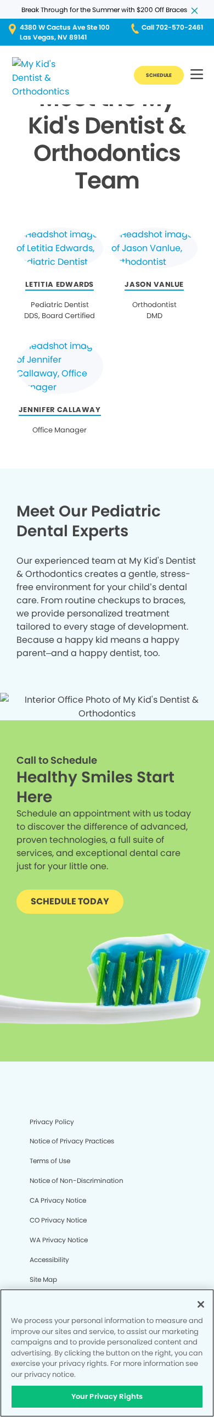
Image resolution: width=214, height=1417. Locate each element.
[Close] (201, 1304)
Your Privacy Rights (107, 1396)
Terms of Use (50, 1160)
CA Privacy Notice (58, 1200)
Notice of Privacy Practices (72, 1141)
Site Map (43, 1279)
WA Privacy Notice (59, 1239)
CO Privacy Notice (58, 1220)
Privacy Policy (52, 1121)
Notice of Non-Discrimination (76, 1180)
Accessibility (49, 1259)
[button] (196, 75)
